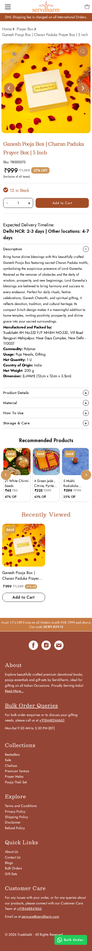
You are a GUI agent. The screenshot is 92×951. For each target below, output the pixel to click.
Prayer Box (25, 29)
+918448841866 (29, 908)
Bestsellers (12, 754)
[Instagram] (46, 646)
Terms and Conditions (21, 805)
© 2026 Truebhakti (18, 934)
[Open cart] (87, 7)
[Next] (82, 88)
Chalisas (11, 765)
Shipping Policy (16, 816)
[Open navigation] (7, 7)
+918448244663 (52, 720)
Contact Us (13, 857)
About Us (11, 851)
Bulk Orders (13, 868)
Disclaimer (13, 822)
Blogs (9, 862)
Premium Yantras (17, 771)
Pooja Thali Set (16, 782)
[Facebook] (33, 646)
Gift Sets (11, 873)
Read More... (14, 690)
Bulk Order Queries (31, 705)
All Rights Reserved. (49, 934)
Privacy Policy (15, 811)
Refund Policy (15, 827)
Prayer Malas (14, 776)
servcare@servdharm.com (40, 916)
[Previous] (9, 88)
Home (7, 29)
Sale (8, 759)
